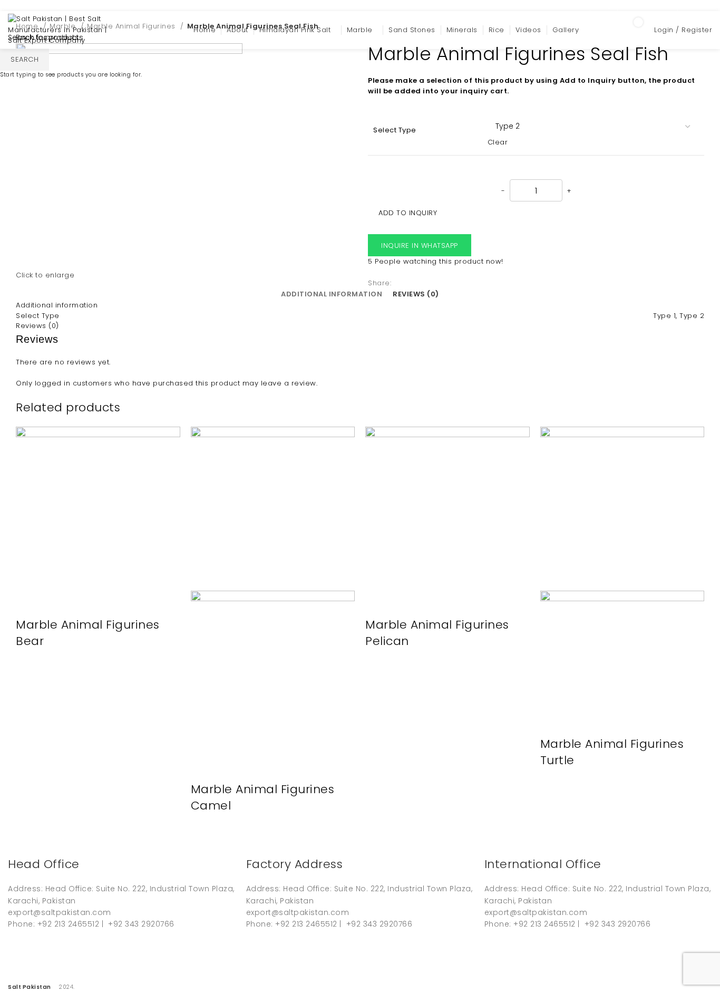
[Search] (603, 30)
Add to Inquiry (407, 213)
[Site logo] (60, 30)
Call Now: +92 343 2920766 (186, 5)
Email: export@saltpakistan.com (66, 5)
